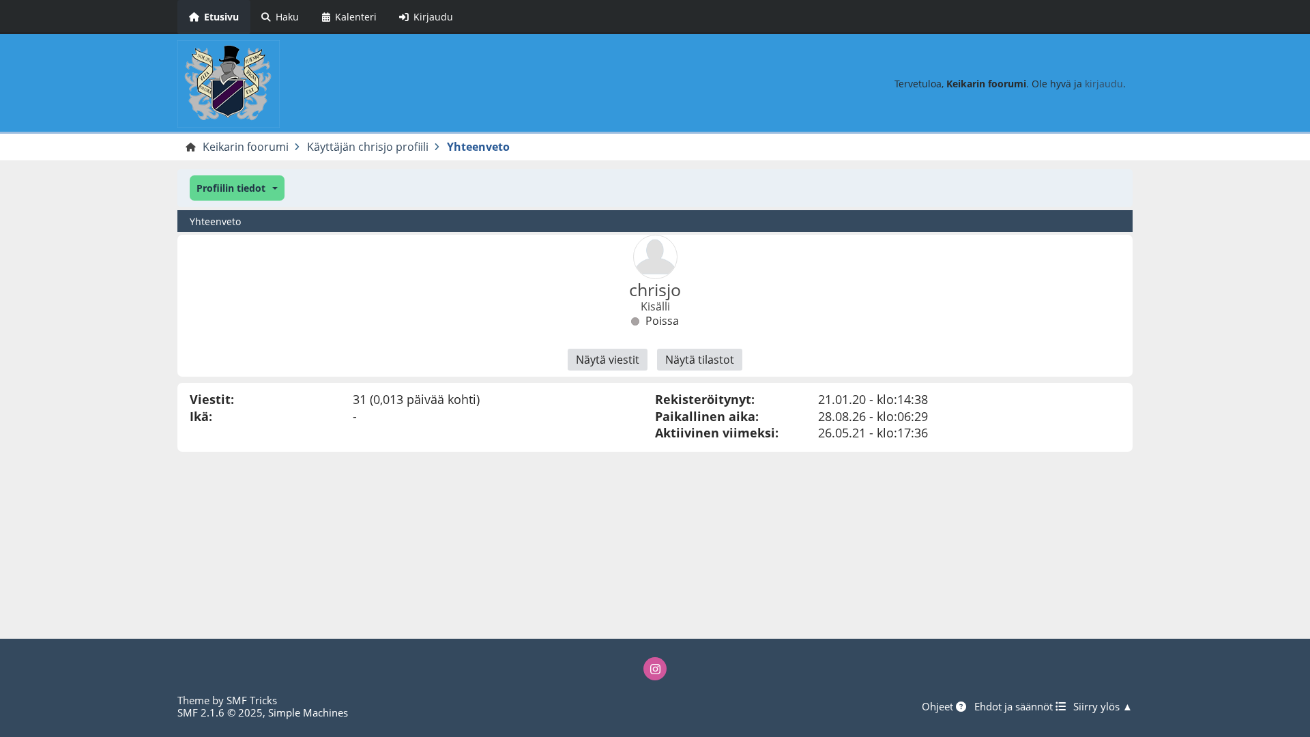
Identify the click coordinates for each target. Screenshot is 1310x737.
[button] (237, 188)
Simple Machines (308, 712)
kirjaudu (1104, 83)
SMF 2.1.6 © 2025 (220, 712)
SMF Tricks (252, 700)
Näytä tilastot (699, 359)
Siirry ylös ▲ (1103, 706)
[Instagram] (655, 668)
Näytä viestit (607, 359)
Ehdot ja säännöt (1015, 706)
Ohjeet (939, 706)
